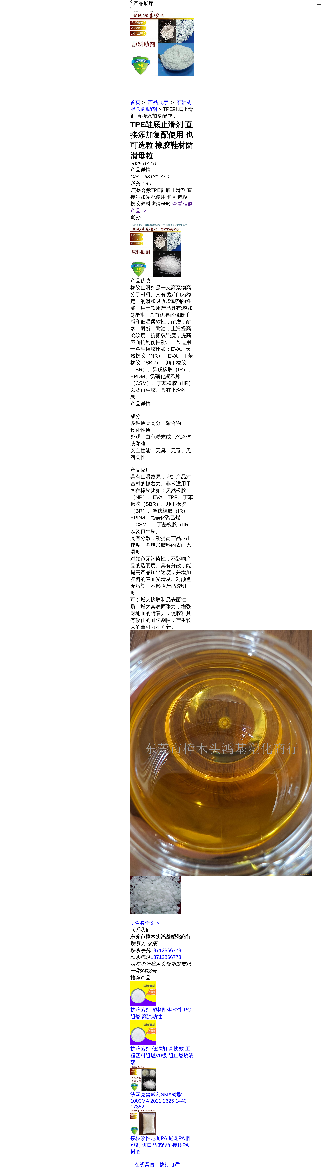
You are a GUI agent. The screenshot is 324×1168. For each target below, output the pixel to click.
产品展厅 (158, 102)
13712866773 (166, 950)
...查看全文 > (144, 923)
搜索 (151, 11)
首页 (135, 102)
